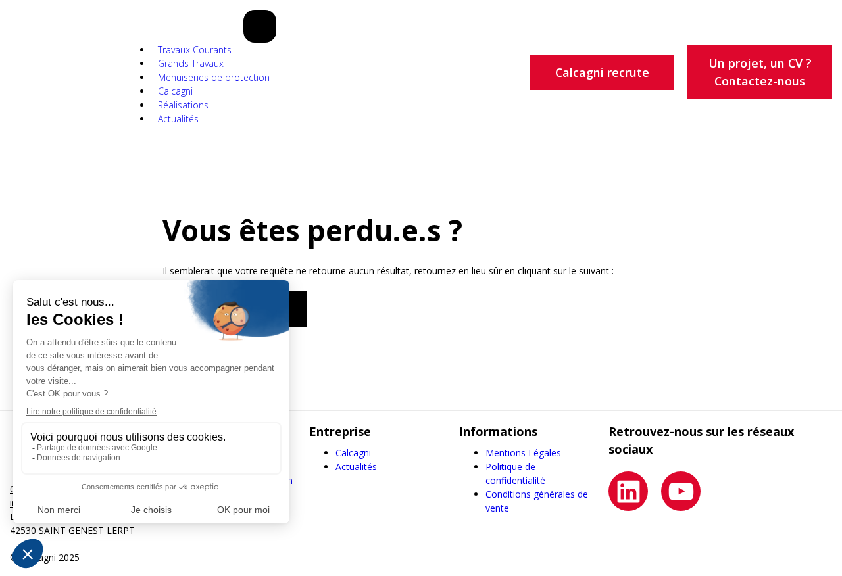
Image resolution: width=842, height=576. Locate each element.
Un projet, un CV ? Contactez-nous (760, 72)
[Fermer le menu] (259, 26)
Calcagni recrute (602, 72)
